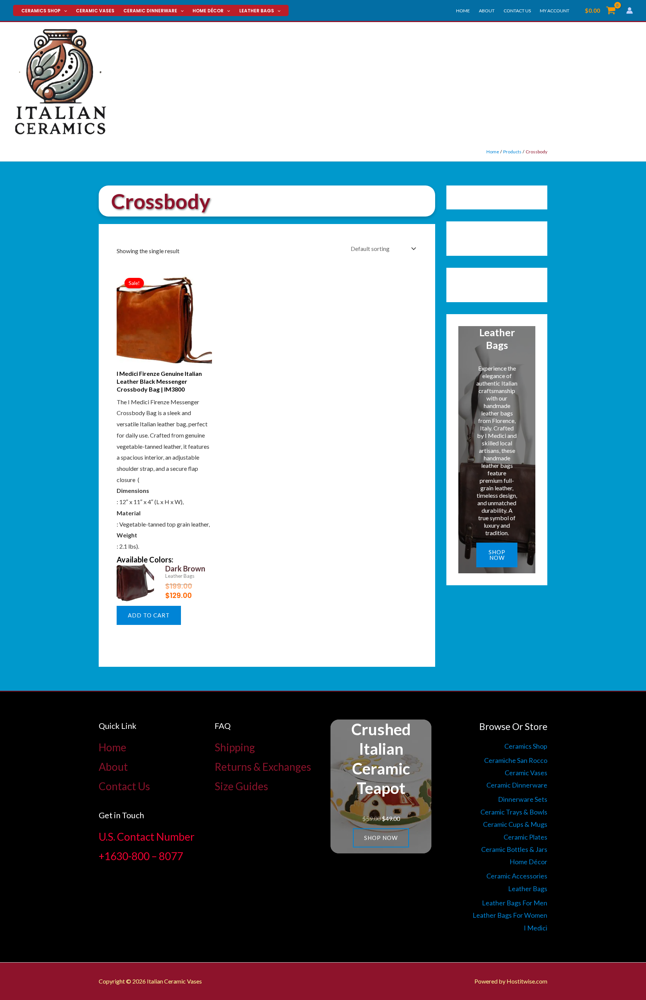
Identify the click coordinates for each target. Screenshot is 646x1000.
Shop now (497, 555)
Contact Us (517, 10)
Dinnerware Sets (522, 799)
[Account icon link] (629, 10)
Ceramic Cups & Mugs (515, 824)
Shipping (235, 747)
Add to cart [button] (149, 615)
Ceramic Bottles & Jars (514, 849)
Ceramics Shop (41, 10)
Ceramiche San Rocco (515, 760)
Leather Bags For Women (510, 915)
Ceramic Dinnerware (150, 10)
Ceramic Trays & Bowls (513, 812)
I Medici (535, 928)
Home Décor (208, 10)
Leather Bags (256, 10)
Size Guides (241, 786)
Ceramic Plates (525, 837)
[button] (64, 10)
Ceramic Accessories (516, 876)
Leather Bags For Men (514, 903)
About (487, 10)
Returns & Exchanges (263, 766)
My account (554, 10)
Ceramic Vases (95, 10)
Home (463, 10)
